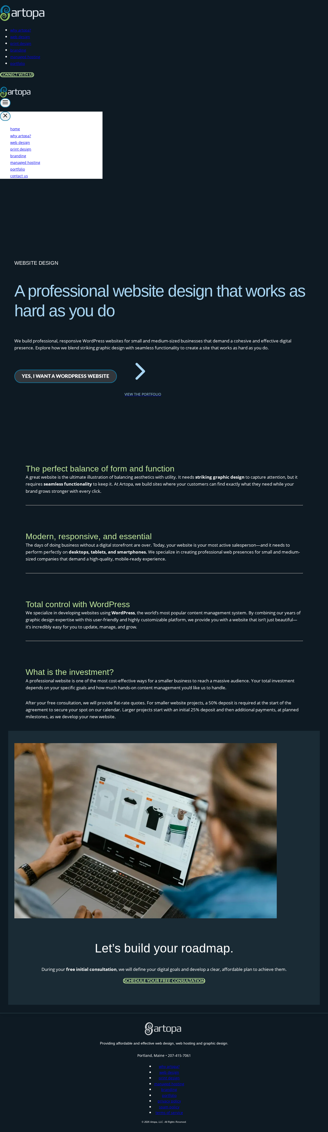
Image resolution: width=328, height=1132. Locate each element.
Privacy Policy (169, 1101)
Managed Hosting (25, 56)
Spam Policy (169, 1107)
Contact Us (19, 175)
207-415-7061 (179, 1055)
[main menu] (5, 102)
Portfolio (17, 63)
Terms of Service (169, 1112)
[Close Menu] (5, 116)
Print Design (20, 43)
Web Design (20, 36)
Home (15, 128)
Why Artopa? (20, 30)
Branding (18, 50)
